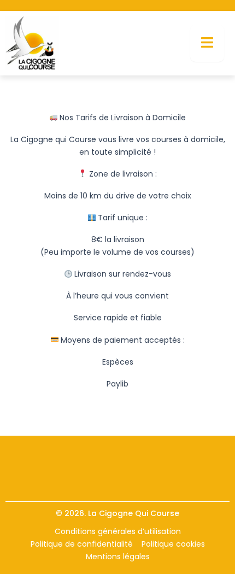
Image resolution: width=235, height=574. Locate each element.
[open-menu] (207, 43)
